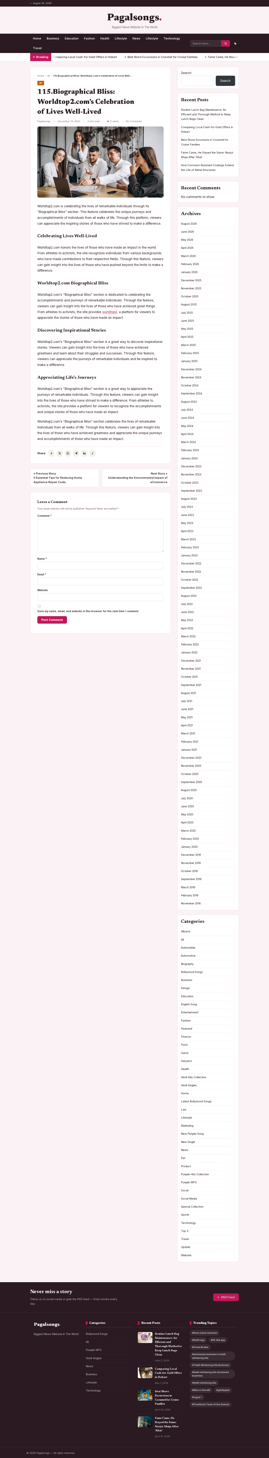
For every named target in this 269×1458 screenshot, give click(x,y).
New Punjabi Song (192, 1133)
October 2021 (189, 676)
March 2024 (188, 442)
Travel (37, 48)
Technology (172, 38)
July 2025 (187, 312)
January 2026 (189, 272)
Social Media (189, 1198)
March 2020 (188, 830)
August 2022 (189, 595)
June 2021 (187, 709)
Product (186, 1166)
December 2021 (191, 660)
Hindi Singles (189, 1085)
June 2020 (187, 806)
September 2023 (191, 490)
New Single (188, 1142)
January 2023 (189, 555)
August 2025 (189, 304)
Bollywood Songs (192, 972)
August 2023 (189, 498)
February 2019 (189, 895)
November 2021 (191, 668)
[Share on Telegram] (76, 453)
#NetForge (198, 1340)
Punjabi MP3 (189, 1182)
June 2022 (187, 612)
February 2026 (190, 264)
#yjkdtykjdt (222, 1390)
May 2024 (187, 426)
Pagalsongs (133, 18)
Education (72, 38)
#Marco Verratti (201, 1390)
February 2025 (190, 353)
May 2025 (187, 328)
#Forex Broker (200, 1347)
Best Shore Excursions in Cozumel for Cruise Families (135, 57)
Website (42, 590)
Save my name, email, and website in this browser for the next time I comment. (88, 611)
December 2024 (191, 369)
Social (184, 1190)
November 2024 (191, 377)
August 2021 (188, 693)
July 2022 (187, 604)
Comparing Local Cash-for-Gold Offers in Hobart (58, 57)
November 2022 (191, 571)
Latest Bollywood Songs (196, 1101)
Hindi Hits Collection (193, 1077)
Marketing (187, 1125)
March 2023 (188, 539)
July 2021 (186, 701)
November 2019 (191, 863)
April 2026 (187, 247)
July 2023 (187, 506)
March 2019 (188, 887)
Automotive (188, 955)
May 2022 (187, 620)
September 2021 (191, 685)
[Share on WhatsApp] (68, 453)
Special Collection (192, 1206)
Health (104, 38)
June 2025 (187, 320)
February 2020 (190, 838)
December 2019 (191, 854)
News (136, 38)
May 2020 (187, 814)
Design (185, 988)
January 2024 (189, 458)
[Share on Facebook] (51, 453)
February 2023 (190, 547)
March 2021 (188, 733)
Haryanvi (186, 1061)
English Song (189, 1004)
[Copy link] (92, 453)
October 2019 (189, 871)
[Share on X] (59, 453)
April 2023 (187, 531)
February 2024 (190, 450)
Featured (186, 1028)
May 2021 (187, 717)
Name (42, 558)
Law (183, 1109)
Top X (184, 1231)
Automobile (188, 947)
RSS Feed (228, 1297)
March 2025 (188, 345)
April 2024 (187, 434)
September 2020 (191, 782)
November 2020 (191, 765)
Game (184, 1053)
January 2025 (189, 361)
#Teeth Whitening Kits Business (210, 1365)
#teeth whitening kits (204, 1382)
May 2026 (187, 239)
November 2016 (191, 903)
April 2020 (187, 822)
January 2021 (189, 749)
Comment (44, 515)
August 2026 (189, 223)
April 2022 (187, 628)
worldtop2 (109, 312)
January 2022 (189, 652)
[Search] (225, 43)
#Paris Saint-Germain (204, 1333)
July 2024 (187, 409)
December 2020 (191, 757)
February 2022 (190, 644)
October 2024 (189, 385)
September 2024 (191, 393)
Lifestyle (121, 38)
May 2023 (187, 523)
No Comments (134, 121)
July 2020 (187, 798)
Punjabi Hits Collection (195, 1174)
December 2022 (191, 563)
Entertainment (189, 1012)
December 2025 (191, 280)
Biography (187, 964)
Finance (186, 1036)
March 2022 (188, 636)
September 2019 (191, 879)
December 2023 (191, 466)
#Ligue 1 (197, 1397)
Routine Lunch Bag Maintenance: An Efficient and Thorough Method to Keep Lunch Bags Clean (206, 114)
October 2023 (189, 482)
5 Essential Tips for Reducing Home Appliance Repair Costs (57, 478)
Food (184, 1044)
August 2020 (189, 790)
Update (185, 1247)
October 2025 (189, 296)
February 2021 (189, 741)
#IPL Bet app (218, 1340)
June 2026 (187, 231)
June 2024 (187, 417)
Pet (183, 1158)
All (48, 75)
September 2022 (191, 587)
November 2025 (191, 288)
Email (41, 574)
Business (53, 38)
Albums (185, 931)
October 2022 (189, 579)
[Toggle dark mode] (235, 43)
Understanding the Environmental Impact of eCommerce (137, 478)
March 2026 (188, 256)
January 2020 (189, 846)
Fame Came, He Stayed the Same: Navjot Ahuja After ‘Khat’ (219, 57)
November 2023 (191, 474)
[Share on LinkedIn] (84, 453)
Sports (185, 1214)
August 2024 (189, 401)
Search (186, 73)
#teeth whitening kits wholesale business (210, 1374)
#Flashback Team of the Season (210, 1404)
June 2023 (187, 515)
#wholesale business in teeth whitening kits (209, 1356)
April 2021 (187, 725)
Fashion (89, 38)
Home (37, 38)
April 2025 (187, 337)
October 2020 (189, 774)
